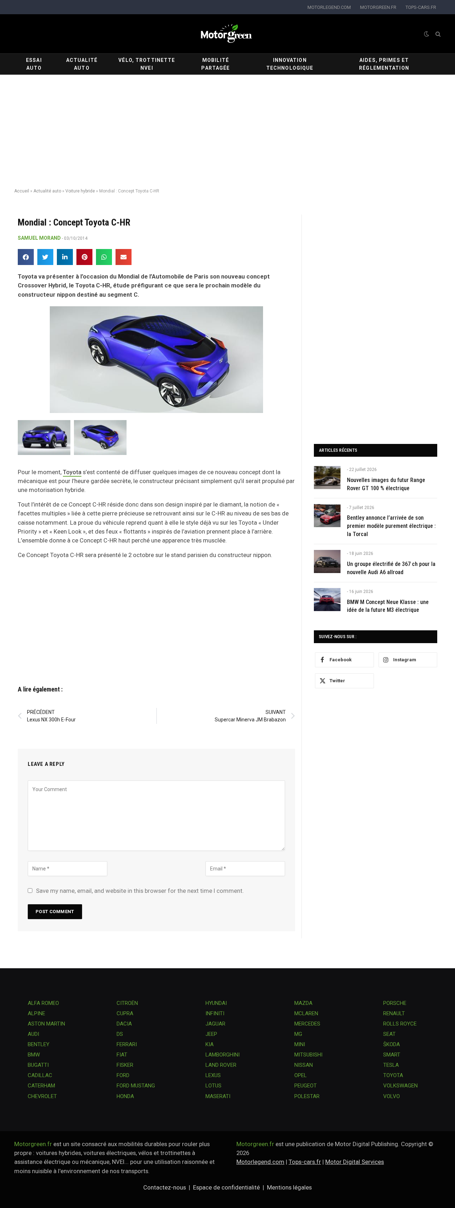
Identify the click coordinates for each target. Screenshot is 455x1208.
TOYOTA (393, 1075)
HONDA (125, 1096)
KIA (209, 1044)
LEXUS (213, 1075)
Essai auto (34, 64)
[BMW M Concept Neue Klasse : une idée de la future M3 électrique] (327, 599)
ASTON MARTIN (46, 1024)
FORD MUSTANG (136, 1085)
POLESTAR (307, 1096)
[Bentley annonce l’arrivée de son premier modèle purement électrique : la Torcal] (327, 515)
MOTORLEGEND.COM (329, 7)
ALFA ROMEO (43, 1003)
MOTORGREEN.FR (378, 7)
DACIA (124, 1024)
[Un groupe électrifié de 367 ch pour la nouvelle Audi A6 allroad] (327, 561)
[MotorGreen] (227, 33)
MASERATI (217, 1096)
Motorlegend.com (260, 1161)
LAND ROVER (220, 1065)
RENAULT (394, 1013)
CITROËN (127, 1003)
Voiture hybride (80, 191)
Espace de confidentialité (226, 1187)
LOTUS (213, 1085)
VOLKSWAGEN (400, 1085)
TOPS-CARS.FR (421, 7)
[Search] (437, 34)
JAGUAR (215, 1024)
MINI (299, 1044)
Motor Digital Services (354, 1161)
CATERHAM (41, 1085)
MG (298, 1034)
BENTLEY (38, 1044)
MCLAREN (306, 1013)
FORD (123, 1075)
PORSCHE (394, 1003)
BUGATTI (38, 1065)
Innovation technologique (290, 64)
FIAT (122, 1054)
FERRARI (127, 1044)
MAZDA (303, 1003)
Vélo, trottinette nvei (146, 64)
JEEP (211, 1034)
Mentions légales (289, 1187)
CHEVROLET (42, 1096)
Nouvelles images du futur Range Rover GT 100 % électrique (386, 484)
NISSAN (303, 1065)
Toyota (72, 472)
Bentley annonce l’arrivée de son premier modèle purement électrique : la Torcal (391, 525)
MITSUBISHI (308, 1054)
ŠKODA (391, 1044)
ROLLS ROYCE (400, 1024)
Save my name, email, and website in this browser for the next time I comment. (140, 890)
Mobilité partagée (215, 64)
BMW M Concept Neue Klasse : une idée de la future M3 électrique (388, 606)
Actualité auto (81, 64)
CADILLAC (40, 1075)
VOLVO (391, 1096)
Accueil (21, 191)
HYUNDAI (216, 1003)
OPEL (300, 1075)
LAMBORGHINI (222, 1054)
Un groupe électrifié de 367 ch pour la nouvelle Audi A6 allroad (391, 568)
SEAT (389, 1034)
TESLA (391, 1065)
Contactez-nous (164, 1187)
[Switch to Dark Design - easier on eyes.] (426, 34)
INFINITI (214, 1013)
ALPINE (36, 1013)
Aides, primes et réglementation (384, 64)
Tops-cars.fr (305, 1161)
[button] (26, 257)
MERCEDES (307, 1024)
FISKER (125, 1065)
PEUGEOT (305, 1085)
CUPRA (125, 1013)
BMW (34, 1054)
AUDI (33, 1034)
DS (120, 1034)
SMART (391, 1054)
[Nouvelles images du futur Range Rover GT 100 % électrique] (327, 477)
